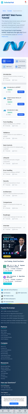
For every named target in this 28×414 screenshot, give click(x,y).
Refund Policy (4, 353)
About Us (3, 346)
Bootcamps (4, 330)
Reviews (3, 378)
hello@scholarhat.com (6, 389)
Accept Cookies (14, 403)
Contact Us (4, 348)
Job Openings (4, 373)
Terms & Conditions (6, 350)
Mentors (3, 375)
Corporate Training (5, 334)
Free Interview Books (6, 337)
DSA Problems (4, 339)
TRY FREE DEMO (7, 272)
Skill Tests (3, 371)
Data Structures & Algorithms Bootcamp (11, 313)
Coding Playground (5, 370)
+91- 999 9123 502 (5, 388)
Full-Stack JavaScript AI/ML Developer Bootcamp (13, 320)
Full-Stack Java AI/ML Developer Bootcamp (12, 318)
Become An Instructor (6, 358)
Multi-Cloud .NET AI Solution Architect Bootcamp (13, 323)
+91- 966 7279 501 (5, 394)
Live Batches (4, 377)
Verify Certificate (5, 357)
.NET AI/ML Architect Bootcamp (9, 311)
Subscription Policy (6, 355)
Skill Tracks (4, 332)
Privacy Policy (4, 351)
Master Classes (5, 368)
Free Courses (4, 335)
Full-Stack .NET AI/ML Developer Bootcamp (12, 316)
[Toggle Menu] (14, 411)
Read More (21, 91)
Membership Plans (5, 366)
